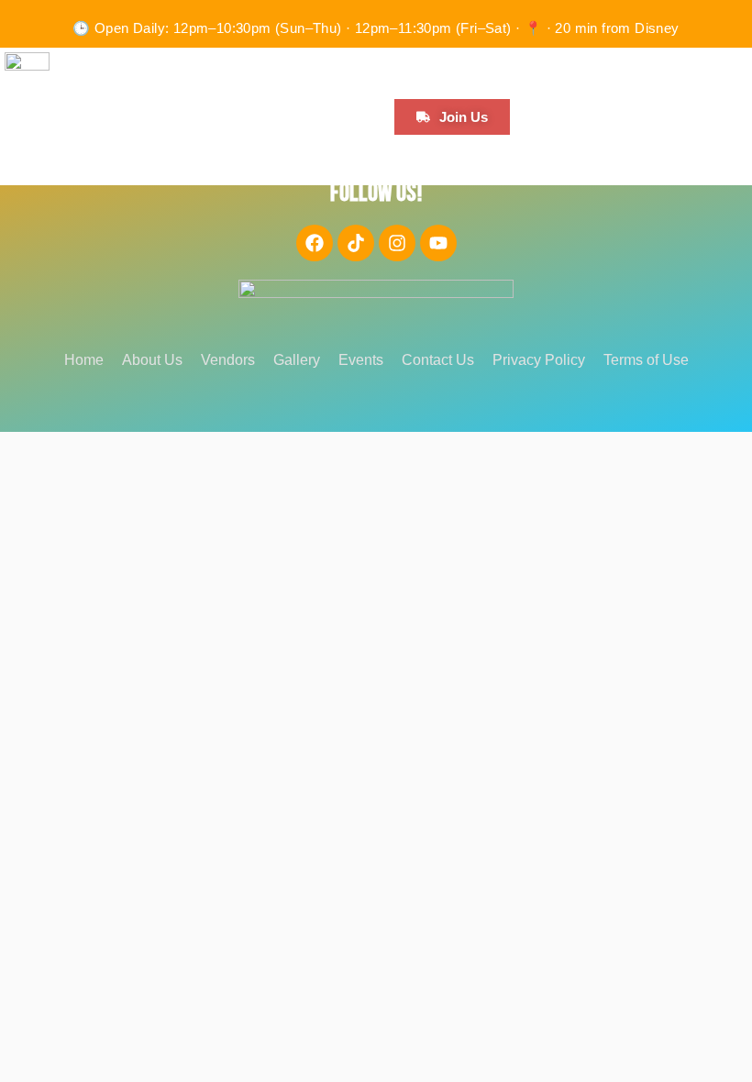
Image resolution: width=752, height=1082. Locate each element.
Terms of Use (646, 360)
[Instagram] (397, 243)
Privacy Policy (538, 360)
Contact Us (438, 360)
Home (84, 360)
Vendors (228, 360)
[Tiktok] (355, 243)
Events (360, 360)
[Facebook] (314, 243)
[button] (93, 65)
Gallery (296, 360)
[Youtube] (438, 243)
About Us (152, 360)
